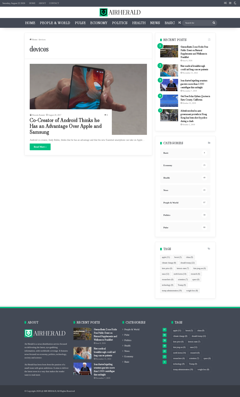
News (155, 23)
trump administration (172, 290)
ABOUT (42, 3)
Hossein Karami (38, 115)
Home (30, 23)
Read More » (40, 147)
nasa (165, 274)
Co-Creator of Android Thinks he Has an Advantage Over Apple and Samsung (66, 126)
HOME (32, 3)
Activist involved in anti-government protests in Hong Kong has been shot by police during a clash (194, 116)
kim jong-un (199, 268)
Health (139, 23)
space (195, 279)
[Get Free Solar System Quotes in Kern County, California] (169, 101)
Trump (182, 285)
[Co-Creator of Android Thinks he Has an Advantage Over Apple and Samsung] (88, 99)
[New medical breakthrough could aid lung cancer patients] (169, 70)
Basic (170, 23)
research (195, 274)
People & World (55, 23)
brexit (178, 257)
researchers (167, 279)
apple (166, 257)
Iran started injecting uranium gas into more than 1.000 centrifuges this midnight (194, 84)
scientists (183, 279)
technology (167, 285)
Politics (120, 23)
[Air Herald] (120, 12)
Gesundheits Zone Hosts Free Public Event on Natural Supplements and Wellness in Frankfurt (194, 52)
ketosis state (183, 268)
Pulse (80, 23)
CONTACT (54, 3)
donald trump (188, 263)
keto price (167, 268)
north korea (180, 274)
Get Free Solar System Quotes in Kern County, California (195, 98)
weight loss (192, 290)
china (189, 257)
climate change (169, 263)
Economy (99, 23)
